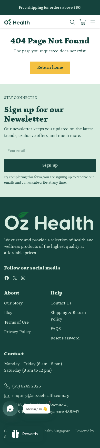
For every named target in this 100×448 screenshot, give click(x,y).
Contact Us (61, 303)
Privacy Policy (17, 331)
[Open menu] (92, 22)
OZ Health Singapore (53, 431)
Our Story (13, 303)
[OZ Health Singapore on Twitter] (15, 279)
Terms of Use (16, 322)
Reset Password (65, 338)
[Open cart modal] (82, 22)
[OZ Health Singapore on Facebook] (7, 279)
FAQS (56, 328)
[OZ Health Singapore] (17, 22)
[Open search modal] (72, 22)
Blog (8, 312)
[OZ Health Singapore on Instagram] (23, 279)
